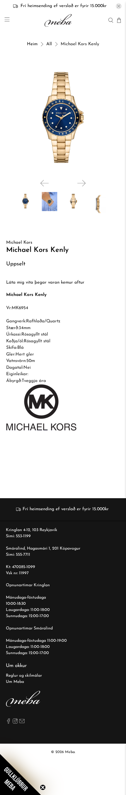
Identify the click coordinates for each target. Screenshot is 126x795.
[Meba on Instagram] (15, 722)
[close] (119, 6)
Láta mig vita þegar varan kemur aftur (45, 282)
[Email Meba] (22, 722)
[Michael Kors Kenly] (63, 117)
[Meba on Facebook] (8, 722)
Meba (70, 752)
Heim (32, 44)
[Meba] (59, 20)
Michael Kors (19, 242)
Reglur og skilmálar (24, 675)
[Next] (81, 183)
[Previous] (44, 183)
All (49, 44)
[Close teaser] (43, 787)
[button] (20, 774)
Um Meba (15, 682)
